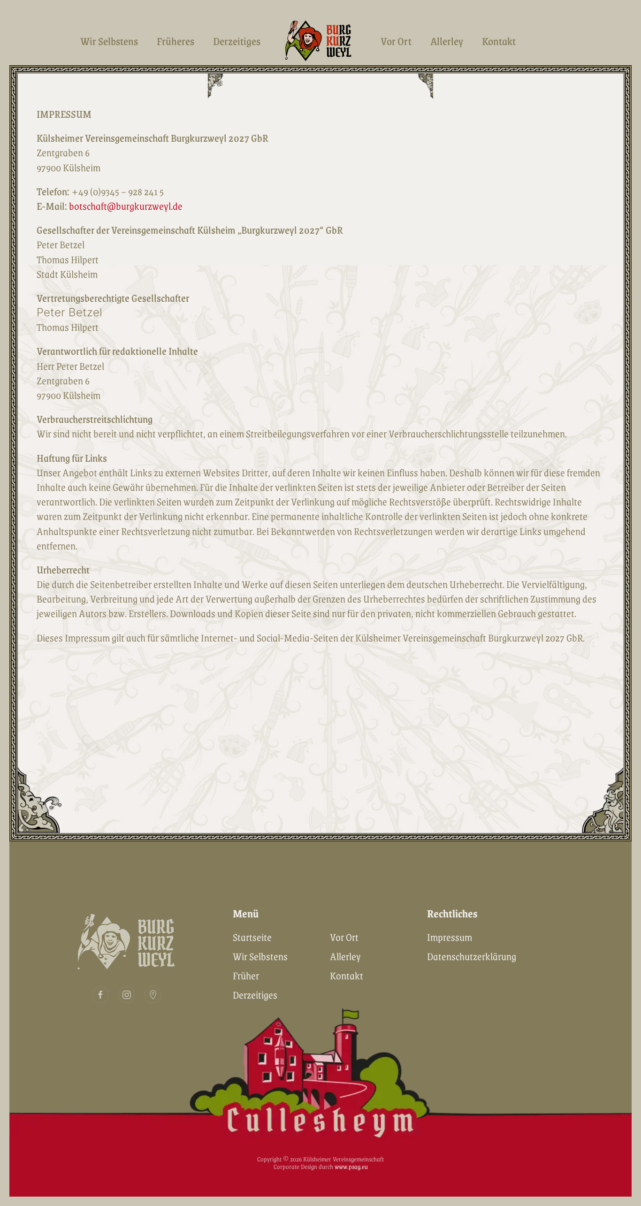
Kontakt (499, 41)
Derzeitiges (236, 41)
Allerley (446, 41)
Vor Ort (396, 41)
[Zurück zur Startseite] (320, 40)
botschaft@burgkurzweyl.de (126, 206)
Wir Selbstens (109, 41)
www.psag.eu (351, 1166)
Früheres (175, 41)
